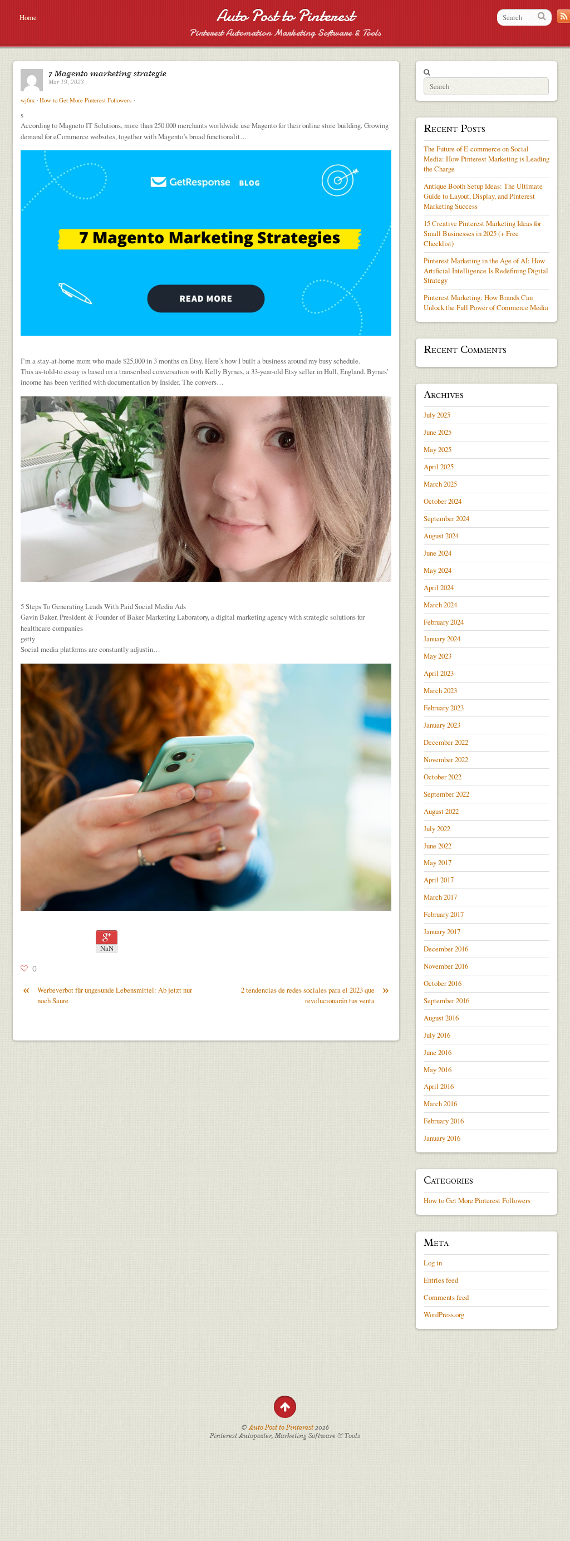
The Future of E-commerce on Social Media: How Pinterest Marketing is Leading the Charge (486, 159)
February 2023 (444, 708)
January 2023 (442, 725)
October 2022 (442, 777)
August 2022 (441, 811)
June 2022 (437, 846)
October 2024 (442, 501)
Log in (433, 1263)
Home (28, 17)
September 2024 (446, 518)
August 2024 (441, 536)
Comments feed (446, 1297)
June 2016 (437, 1052)
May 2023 (437, 656)
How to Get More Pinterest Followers (85, 100)
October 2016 (442, 983)
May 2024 (437, 570)
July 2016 (437, 1035)
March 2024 (440, 605)
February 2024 (444, 622)
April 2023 (439, 673)
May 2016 (437, 1069)
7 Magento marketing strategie (107, 73)
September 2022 (446, 794)
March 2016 (440, 1103)
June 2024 (437, 553)
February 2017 (444, 914)
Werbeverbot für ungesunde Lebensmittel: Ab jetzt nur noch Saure (107, 995)
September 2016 (446, 1000)
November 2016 (446, 966)
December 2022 (446, 742)
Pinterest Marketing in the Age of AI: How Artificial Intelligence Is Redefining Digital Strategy (486, 271)
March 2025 (440, 484)
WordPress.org (444, 1314)
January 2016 (442, 1138)
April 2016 (439, 1086)
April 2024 (439, 587)
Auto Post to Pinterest (285, 15)
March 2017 (440, 897)
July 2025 (437, 415)
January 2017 (442, 931)
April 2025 (439, 467)
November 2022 (446, 759)
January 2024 (442, 639)
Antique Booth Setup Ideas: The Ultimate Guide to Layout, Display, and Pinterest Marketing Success (483, 196)
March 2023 (440, 690)
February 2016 (444, 1121)
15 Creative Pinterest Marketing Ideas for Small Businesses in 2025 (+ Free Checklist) (482, 233)
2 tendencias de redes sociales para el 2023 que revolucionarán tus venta (315, 995)
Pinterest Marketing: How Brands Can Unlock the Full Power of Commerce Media (486, 302)
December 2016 (446, 949)
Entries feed (441, 1280)
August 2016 (441, 1018)
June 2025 (437, 432)
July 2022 (437, 828)
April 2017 (439, 880)
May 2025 (437, 449)
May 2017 (437, 862)
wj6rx (28, 100)
